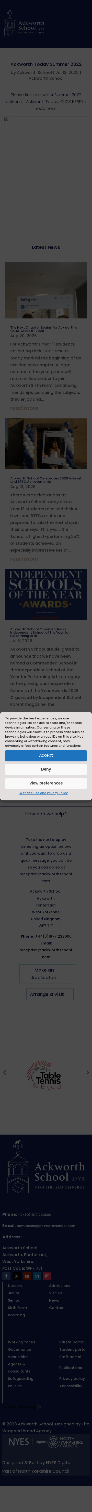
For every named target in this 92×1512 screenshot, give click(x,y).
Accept (46, 755)
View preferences (46, 783)
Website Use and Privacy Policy (43, 793)
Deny (46, 769)
